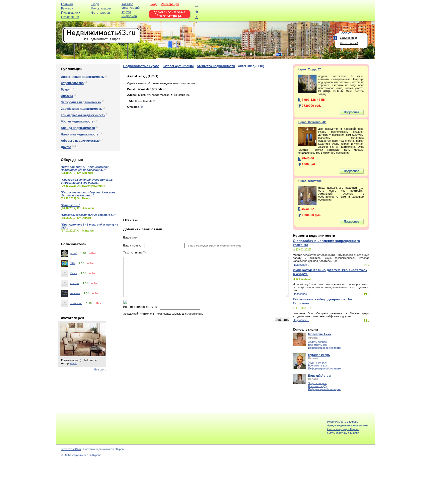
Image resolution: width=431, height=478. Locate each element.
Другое (66, 147)
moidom (75, 293)
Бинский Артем (319, 375)
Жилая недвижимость (77, 121)
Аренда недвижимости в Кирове (347, 425)
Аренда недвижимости (78, 128)
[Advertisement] (283, 12)
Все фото (100, 369)
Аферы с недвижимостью (80, 140)
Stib (72, 263)
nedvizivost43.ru (71, 449)
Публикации (70, 12)
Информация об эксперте (324, 347)
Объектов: (347, 38)
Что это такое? (349, 43)
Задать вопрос (317, 341)
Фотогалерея (100, 12)
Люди (95, 4)
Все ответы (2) (317, 386)
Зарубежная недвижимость (81, 109)
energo (74, 283)
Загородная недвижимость (81, 102)
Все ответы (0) (317, 344)
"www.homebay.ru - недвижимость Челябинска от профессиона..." (85, 168)
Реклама (67, 8)
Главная (67, 4)
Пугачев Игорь (319, 355)
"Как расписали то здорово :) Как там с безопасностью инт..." (89, 194)
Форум (126, 12)
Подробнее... (301, 264)
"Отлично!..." (70, 205)
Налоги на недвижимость (80, 134)
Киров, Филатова (310, 180)
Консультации (101, 8)
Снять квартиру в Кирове (343, 429)
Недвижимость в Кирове (141, 66)
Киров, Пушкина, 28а (312, 121)
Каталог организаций (130, 5)
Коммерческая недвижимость (83, 115)
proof (73, 253)
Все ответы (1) (317, 365)
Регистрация (170, 4)
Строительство (72, 83)
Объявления (70, 17)
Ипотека (67, 96)
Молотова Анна (319, 334)
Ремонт (66, 89)
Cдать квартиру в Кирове (343, 432)
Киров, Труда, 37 (309, 69)
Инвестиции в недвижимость (82, 77)
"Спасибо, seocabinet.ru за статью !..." (88, 214)
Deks (73, 273)
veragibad (76, 303)
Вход (153, 4)
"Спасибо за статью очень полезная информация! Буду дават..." (87, 181)
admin (73, 363)
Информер (129, 16)
